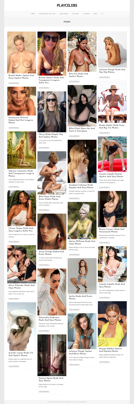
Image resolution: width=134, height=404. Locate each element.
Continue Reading (14, 83)
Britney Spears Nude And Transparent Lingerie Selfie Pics (51, 80)
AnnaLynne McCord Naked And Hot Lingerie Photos (21, 120)
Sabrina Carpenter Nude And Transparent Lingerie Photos (21, 173)
